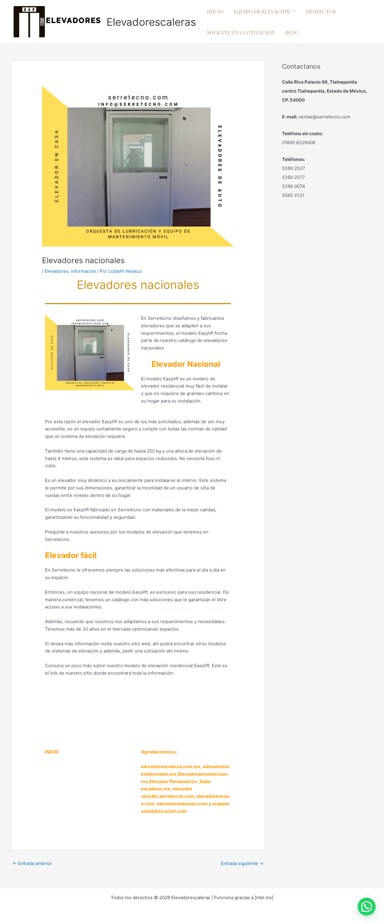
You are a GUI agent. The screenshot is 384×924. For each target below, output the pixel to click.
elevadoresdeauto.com (182, 804)
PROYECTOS (321, 11)
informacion (83, 271)
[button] (367, 907)
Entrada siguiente (242, 863)
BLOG (291, 32)
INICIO (215, 11)
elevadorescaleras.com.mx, (172, 766)
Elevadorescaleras (151, 22)
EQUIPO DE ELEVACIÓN (262, 11)
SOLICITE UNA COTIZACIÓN (241, 32)
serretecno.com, (177, 796)
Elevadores (56, 271)
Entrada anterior (32, 863)
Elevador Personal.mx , (174, 781)
